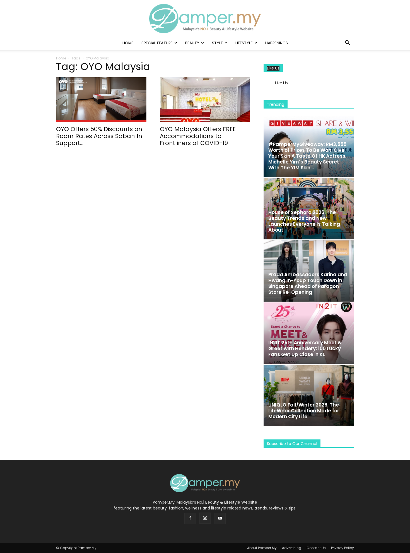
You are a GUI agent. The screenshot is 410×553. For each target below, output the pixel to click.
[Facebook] (190, 518)
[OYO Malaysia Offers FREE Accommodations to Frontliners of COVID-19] (205, 99)
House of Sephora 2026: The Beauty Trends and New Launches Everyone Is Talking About (304, 221)
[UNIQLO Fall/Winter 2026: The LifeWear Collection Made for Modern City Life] (309, 395)
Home (128, 43)
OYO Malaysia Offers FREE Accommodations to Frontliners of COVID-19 (198, 136)
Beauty (192, 43)
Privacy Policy (342, 547)
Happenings (276, 43)
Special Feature (157, 43)
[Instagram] (205, 518)
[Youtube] (220, 518)
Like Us (273, 68)
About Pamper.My (262, 547)
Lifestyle (244, 43)
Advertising (291, 547)
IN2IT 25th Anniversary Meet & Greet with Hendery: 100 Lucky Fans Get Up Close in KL (305, 348)
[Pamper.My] (205, 18)
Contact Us (316, 547)
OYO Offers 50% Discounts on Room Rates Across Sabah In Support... (99, 136)
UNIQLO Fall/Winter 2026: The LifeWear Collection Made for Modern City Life (303, 410)
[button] (347, 43)
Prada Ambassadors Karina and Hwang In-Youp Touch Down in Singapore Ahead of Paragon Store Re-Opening (307, 283)
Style (217, 43)
